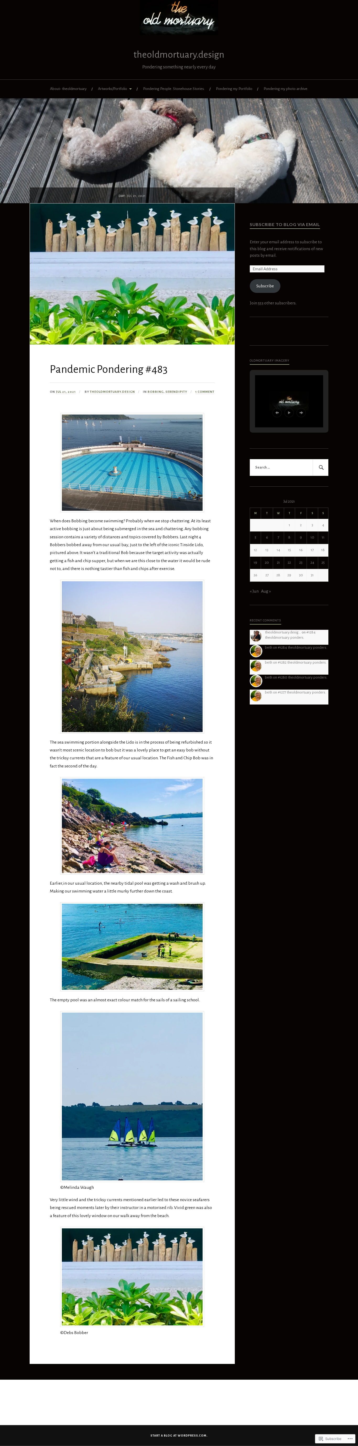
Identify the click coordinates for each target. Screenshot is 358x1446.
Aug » (266, 591)
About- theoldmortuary (68, 89)
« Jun (254, 591)
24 (312, 563)
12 (255, 550)
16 (301, 550)
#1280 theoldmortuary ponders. (302, 677)
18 (323, 550)
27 (267, 575)
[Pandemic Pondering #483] (132, 343)
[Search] (320, 467)
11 (323, 537)
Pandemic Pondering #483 (108, 369)
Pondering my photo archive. (286, 89)
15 (289, 550)
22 (289, 563)
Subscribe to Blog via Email (285, 224)
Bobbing (156, 392)
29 (289, 575)
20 (267, 563)
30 (301, 575)
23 (300, 563)
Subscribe (265, 286)
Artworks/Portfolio (112, 89)
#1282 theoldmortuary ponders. (302, 662)
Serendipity (176, 392)
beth (268, 647)
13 (266, 550)
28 (278, 575)
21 (278, 563)
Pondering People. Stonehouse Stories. (174, 89)
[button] (277, 412)
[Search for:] (289, 467)
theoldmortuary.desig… (283, 632)
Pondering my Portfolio (234, 89)
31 (312, 575)
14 (278, 550)
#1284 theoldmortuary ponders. (302, 647)
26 (255, 575)
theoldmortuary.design (179, 55)
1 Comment (204, 392)
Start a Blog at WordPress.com (178, 1435)
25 (323, 563)
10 (312, 537)
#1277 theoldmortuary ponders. (302, 692)
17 (312, 550)
